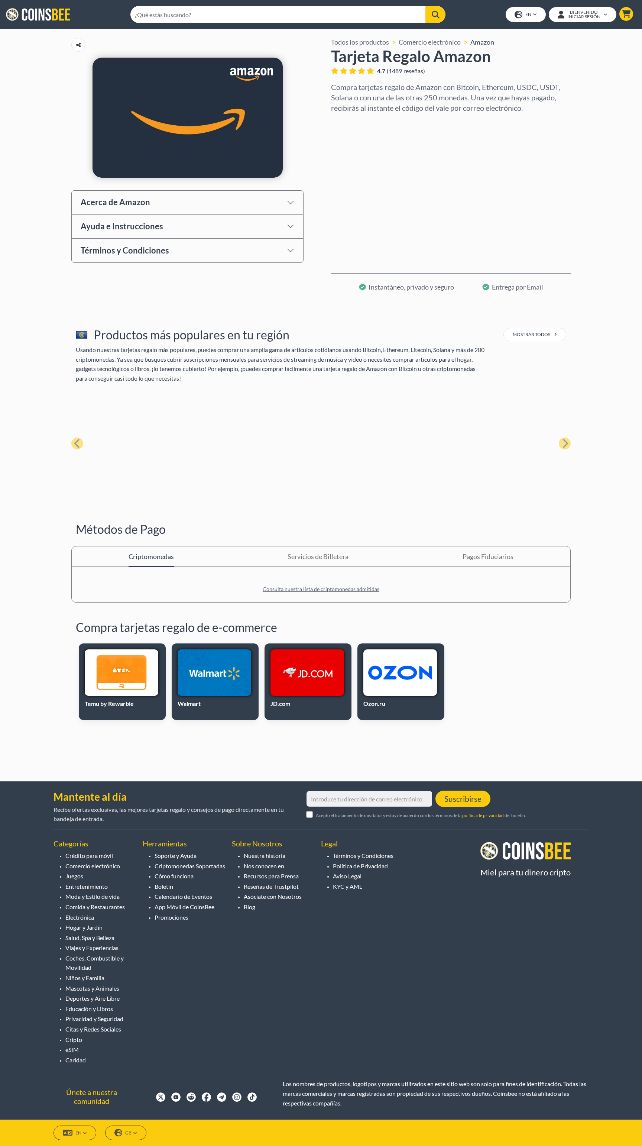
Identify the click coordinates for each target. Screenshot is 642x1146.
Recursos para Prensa (271, 875)
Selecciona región (357, 123)
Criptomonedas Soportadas (190, 865)
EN (528, 14)
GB (128, 1133)
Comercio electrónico (430, 42)
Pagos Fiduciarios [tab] (488, 556)
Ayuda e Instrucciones (122, 226)
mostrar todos (532, 334)
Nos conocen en (264, 865)
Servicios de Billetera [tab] (318, 556)
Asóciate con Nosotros (273, 896)
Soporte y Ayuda (176, 855)
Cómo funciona (174, 875)
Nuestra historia (264, 855)
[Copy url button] (78, 45)
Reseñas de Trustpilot (271, 886)
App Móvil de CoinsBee (184, 906)
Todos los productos (360, 42)
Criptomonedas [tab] (151, 556)
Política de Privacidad (360, 865)
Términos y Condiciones (125, 250)
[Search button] (435, 14)
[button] (626, 14)
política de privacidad (483, 815)
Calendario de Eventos (183, 896)
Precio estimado (355, 187)
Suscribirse (463, 798)
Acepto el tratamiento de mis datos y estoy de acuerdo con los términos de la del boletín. (421, 815)
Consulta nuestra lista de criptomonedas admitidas (321, 589)
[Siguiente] (565, 443)
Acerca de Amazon (115, 202)
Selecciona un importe (364, 155)
